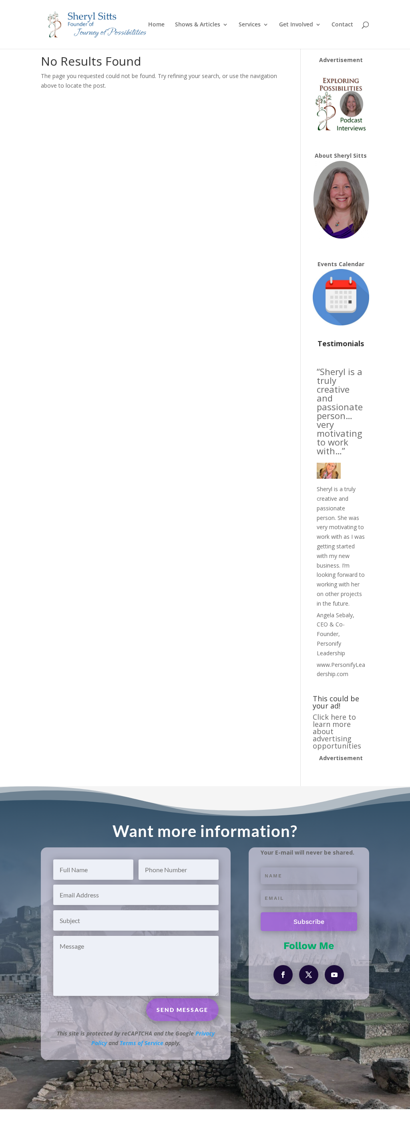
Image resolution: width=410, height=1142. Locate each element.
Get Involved (296, 25)
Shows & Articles (197, 25)
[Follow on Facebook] (283, 974)
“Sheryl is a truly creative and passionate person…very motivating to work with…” (340, 411)
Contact (342, 25)
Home (156, 25)
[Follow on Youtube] (334, 974)
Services (250, 25)
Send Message (182, 1009)
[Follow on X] (308, 974)
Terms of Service (141, 1043)
